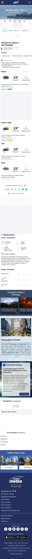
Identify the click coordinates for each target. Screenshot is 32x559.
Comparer (25, 30)
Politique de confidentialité (10, 548)
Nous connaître (6, 502)
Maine (10, 5)
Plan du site (25, 543)
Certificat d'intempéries (8, 497)
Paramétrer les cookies (24, 548)
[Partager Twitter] (19, 189)
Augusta (14, 5)
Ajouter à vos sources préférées (17, 193)
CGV (19, 543)
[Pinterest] (22, 529)
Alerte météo (5, 499)
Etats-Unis (6, 5)
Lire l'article (24, 394)
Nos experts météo (7, 494)
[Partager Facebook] (16, 189)
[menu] (2, 2)
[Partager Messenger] (23, 189)
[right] (30, 23)
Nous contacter (6, 508)
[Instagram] (18, 529)
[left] (1, 23)
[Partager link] (12, 189)
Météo (1, 5)
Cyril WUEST (16, 48)
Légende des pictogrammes (10, 510)
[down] (16, 357)
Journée (4, 30)
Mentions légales (8, 543)
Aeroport (16, 406)
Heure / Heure (13, 30)
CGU (15, 543)
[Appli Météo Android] (22, 537)
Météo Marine (5, 518)
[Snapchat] (14, 529)
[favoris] (25, 10)
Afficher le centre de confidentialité (17, 550)
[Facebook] (5, 529)
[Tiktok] (26, 529)
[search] (29, 2)
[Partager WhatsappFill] (26, 189)
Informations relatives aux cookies (16, 545)
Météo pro (4, 521)
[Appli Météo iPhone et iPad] (10, 537)
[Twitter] (9, 529)
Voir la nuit (26, 71)
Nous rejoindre (6, 505)
